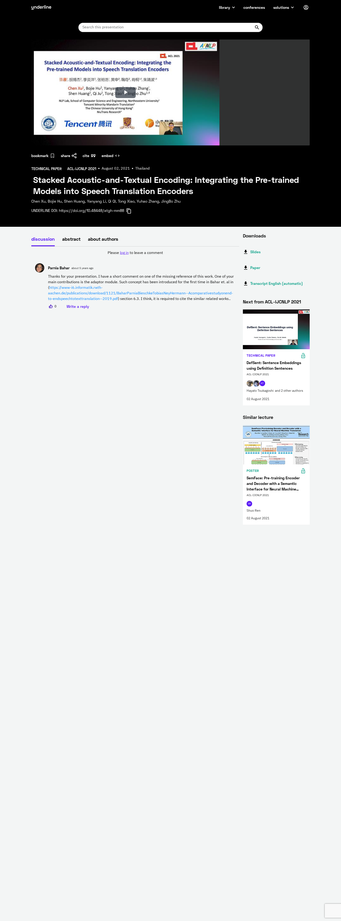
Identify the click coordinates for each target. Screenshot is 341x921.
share (65, 155)
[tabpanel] (135, 280)
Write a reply (78, 306)
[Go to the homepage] (41, 7)
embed (107, 155)
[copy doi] (131, 211)
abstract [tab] (71, 239)
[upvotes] (51, 306)
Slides (255, 252)
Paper (255, 267)
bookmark (39, 155)
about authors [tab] (103, 239)
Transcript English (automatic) (276, 283)
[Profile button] (306, 7)
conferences (254, 7)
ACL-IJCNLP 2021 (283, 301)
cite (86, 155)
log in (124, 253)
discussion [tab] (43, 239)
